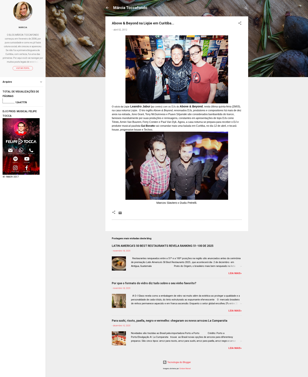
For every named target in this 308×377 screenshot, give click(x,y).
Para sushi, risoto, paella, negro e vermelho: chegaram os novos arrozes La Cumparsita (169, 320)
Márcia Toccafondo (130, 7)
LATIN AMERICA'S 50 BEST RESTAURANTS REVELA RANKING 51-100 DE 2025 (162, 245)
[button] (240, 23)
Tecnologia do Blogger (179, 362)
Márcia (23, 27)
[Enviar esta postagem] (120, 214)
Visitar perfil (23, 68)
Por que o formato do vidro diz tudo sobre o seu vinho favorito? (154, 283)
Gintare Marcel (185, 369)
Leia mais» (235, 273)
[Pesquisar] (246, 9)
